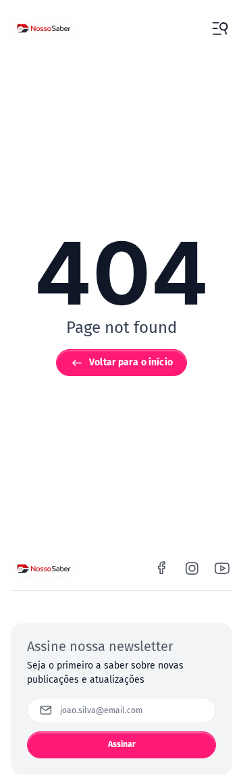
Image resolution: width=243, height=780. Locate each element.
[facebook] (162, 568)
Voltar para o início (131, 362)
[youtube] (222, 568)
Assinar (122, 744)
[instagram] (192, 568)
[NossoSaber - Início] (43, 28)
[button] (220, 28)
